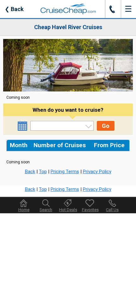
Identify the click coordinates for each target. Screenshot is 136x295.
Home (23, 209)
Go (105, 125)
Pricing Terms (65, 171)
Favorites (90, 209)
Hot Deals (68, 209)
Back (14, 9)
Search (46, 209)
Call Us (112, 209)
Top (43, 171)
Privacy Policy (97, 171)
